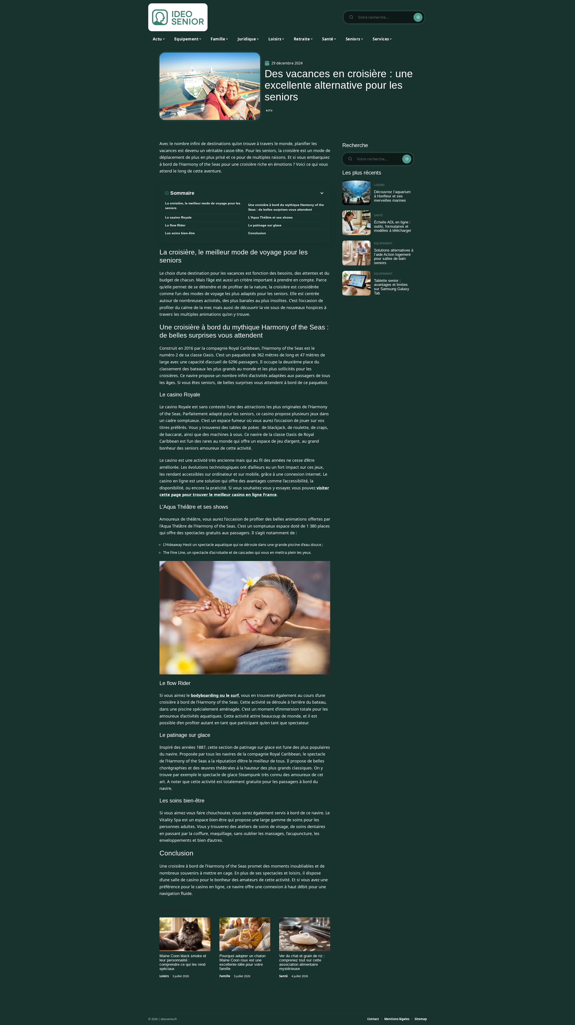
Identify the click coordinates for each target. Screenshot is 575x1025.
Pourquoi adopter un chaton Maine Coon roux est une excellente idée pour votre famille (242, 962)
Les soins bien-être (180, 233)
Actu (269, 110)
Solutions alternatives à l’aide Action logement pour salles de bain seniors (393, 256)
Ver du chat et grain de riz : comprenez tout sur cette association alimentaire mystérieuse (302, 962)
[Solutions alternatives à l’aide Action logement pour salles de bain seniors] (356, 253)
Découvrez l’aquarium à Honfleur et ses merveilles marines (392, 196)
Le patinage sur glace (264, 225)
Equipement (383, 243)
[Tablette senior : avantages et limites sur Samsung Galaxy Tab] (356, 283)
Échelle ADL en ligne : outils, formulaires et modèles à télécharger (392, 226)
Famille (224, 976)
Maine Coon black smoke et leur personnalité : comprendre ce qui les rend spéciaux (182, 962)
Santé (283, 976)
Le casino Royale (178, 217)
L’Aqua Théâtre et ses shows (270, 217)
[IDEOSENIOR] (178, 17)
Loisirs (164, 976)
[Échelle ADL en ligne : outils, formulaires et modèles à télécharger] (356, 222)
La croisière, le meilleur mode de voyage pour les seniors (202, 205)
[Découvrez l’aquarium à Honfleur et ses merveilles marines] (356, 192)
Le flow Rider (175, 225)
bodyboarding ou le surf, (215, 695)
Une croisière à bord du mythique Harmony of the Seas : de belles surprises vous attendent (286, 207)
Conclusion (257, 233)
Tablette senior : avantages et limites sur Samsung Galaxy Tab (391, 286)
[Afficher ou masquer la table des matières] (259, 193)
